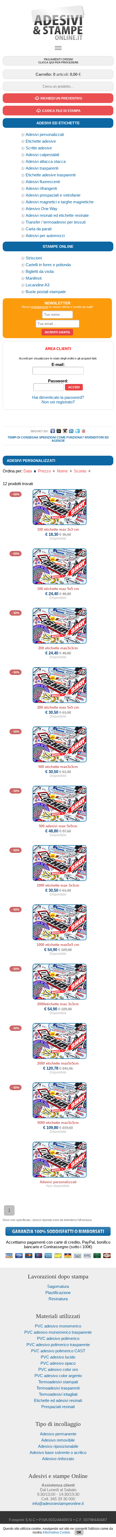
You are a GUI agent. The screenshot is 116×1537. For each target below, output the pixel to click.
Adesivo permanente (58, 1434)
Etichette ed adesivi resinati (58, 1400)
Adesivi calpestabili (42, 154)
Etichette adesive (41, 141)
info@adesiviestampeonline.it (58, 1503)
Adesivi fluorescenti (43, 181)
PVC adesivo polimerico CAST (58, 1351)
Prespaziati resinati (58, 1406)
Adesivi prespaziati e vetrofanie (53, 195)
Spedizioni (47, 437)
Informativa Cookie (56, 1532)
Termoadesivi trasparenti (58, 1388)
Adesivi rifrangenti (41, 188)
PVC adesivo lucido (58, 1357)
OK (79, 1532)
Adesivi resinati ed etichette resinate (57, 215)
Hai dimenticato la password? (58, 397)
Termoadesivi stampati (58, 1382)
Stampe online (58, 246)
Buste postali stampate (46, 291)
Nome (63, 471)
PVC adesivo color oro (58, 1369)
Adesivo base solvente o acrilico (58, 1452)
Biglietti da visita (40, 271)
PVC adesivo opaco (58, 1363)
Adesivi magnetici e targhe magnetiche (60, 202)
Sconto (80, 471)
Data (28, 471)
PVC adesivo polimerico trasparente (58, 1344)
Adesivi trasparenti (42, 168)
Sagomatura (58, 1286)
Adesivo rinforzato (58, 1458)
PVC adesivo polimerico (58, 1338)
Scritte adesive (39, 148)
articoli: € (58, 74)
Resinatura (58, 1298)
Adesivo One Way (41, 208)
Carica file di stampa (61, 111)
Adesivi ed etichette (58, 123)
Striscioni (34, 258)
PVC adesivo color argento (58, 1375)
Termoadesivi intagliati (58, 1394)
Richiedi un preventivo (61, 98)
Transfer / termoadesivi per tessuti (56, 222)
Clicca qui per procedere (58, 61)
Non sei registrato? (58, 402)
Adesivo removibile (58, 1440)
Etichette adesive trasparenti (51, 175)
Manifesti (34, 278)
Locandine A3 (37, 285)
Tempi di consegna (23, 437)
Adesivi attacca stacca (46, 161)
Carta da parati (39, 229)
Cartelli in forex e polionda (48, 264)
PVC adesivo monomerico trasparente (58, 1332)
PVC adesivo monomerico (58, 1326)
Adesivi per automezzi (45, 235)
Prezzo (45, 471)
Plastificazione (58, 1292)
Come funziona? (70, 437)
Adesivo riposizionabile (58, 1446)
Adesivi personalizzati (45, 134)
